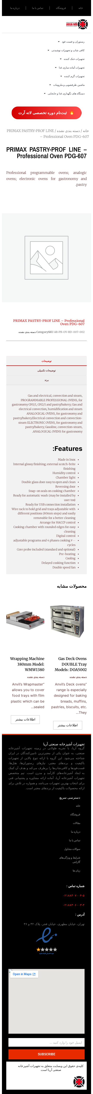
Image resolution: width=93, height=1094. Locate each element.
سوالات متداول (72, 849)
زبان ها (76, 870)
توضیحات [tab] (46, 361)
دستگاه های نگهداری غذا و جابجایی (66, 93)
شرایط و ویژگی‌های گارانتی (69, 859)
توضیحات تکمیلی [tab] (46, 370)
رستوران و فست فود (73, 41)
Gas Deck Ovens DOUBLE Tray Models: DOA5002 (71, 664)
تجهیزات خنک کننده (74, 58)
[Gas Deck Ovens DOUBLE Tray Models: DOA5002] (68, 622)
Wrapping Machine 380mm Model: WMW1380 (27, 664)
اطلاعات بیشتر (68, 725)
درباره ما (14, 8)
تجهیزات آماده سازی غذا (72, 67)
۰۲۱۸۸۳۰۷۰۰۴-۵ (74, 895)
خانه (81, 8)
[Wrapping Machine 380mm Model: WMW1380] (25, 622)
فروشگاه (61, 8)
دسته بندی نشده (68, 131)
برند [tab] (47, 380)
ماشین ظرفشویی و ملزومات (69, 84)
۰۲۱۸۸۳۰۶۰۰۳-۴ (74, 905)
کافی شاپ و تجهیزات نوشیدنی (68, 50)
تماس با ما (37, 8)
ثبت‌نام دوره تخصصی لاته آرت (46, 112)
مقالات (76, 823)
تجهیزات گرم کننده (74, 76)
